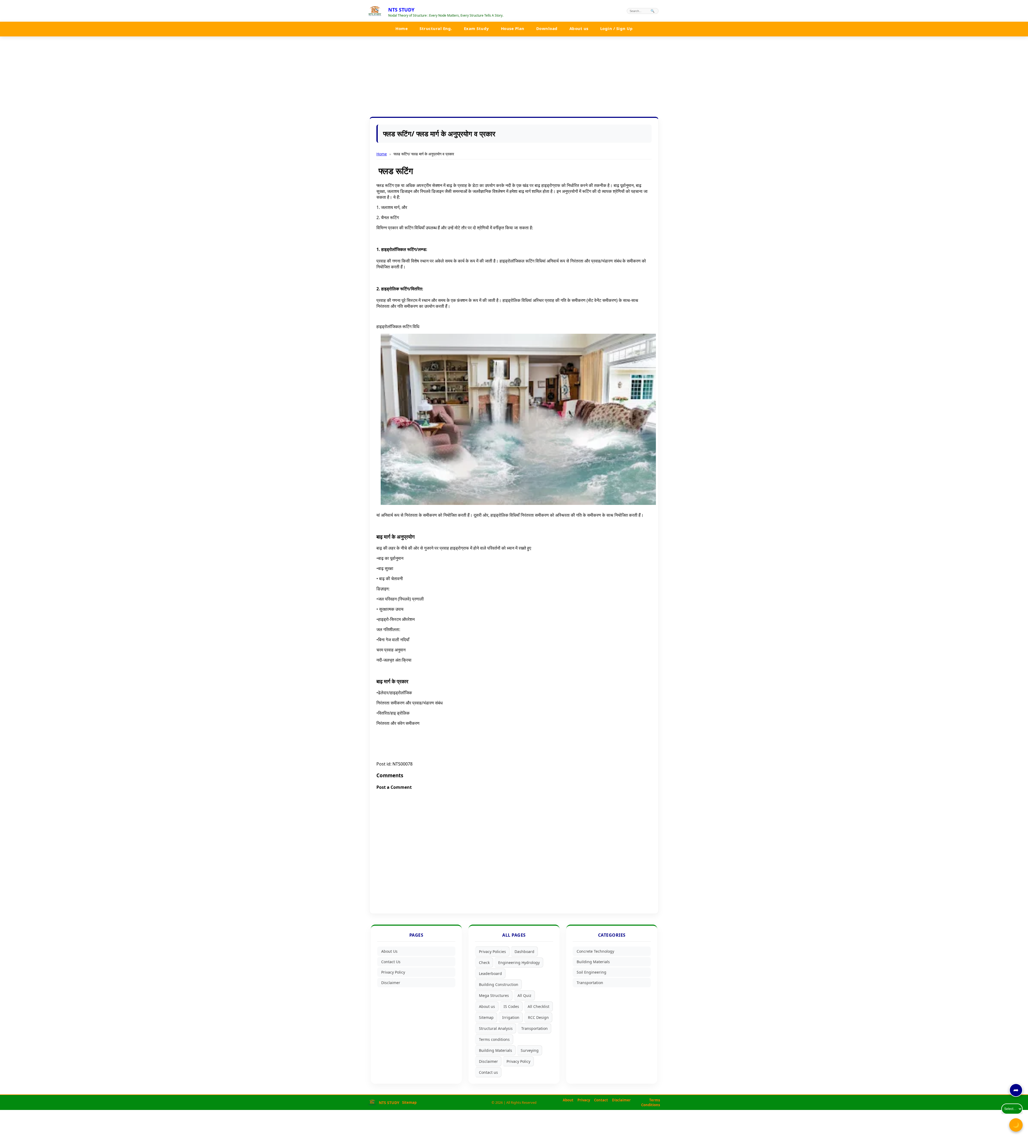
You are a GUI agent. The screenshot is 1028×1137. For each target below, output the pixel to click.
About (568, 1100)
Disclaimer (390, 982)
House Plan (512, 28)
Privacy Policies (492, 951)
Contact (601, 1100)
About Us (389, 951)
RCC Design (538, 1017)
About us (578, 28)
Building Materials (495, 1050)
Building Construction (498, 984)
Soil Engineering (591, 972)
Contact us (488, 1072)
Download (547, 28)
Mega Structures (494, 995)
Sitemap (486, 1017)
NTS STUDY (401, 9)
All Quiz (524, 995)
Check (484, 962)
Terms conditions (494, 1039)
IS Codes (511, 1006)
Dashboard (524, 951)
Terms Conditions (650, 1102)
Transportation (534, 1028)
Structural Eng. (435, 28)
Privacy (583, 1100)
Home (401, 28)
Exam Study (476, 28)
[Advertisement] (514, 76)
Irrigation (510, 1017)
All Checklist (538, 1006)
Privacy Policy (393, 972)
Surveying (530, 1050)
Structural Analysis (496, 1028)
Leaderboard (490, 973)
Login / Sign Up (616, 28)
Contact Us (390, 961)
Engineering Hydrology (519, 962)
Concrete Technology (595, 951)
